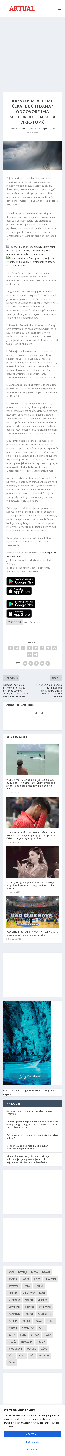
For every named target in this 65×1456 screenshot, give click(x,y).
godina (12, 1279)
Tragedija (26, 1341)
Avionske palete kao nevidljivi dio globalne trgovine (29, 1112)
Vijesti (45, 128)
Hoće (37, 1279)
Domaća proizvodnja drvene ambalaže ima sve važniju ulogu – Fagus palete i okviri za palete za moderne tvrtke (32, 1124)
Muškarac (14, 1299)
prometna (27, 1327)
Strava (35, 1334)
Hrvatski (13, 1286)
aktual (22, 128)
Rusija (11, 1334)
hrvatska (50, 1279)
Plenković (14, 1313)
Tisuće (12, 1341)
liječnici (13, 1293)
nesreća (42, 1299)
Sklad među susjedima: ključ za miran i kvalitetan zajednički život (27, 1147)
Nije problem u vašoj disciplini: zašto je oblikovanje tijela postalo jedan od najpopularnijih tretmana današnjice (27, 1159)
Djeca (34, 1272)
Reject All (32, 1449)
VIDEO (21, 1355)
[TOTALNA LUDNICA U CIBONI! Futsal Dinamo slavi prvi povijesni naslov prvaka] (32, 911)
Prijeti (50, 1320)
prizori (12, 1327)
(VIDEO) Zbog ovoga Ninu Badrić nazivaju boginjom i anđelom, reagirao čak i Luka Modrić (30, 885)
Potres (26, 1320)
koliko (39, 1286)
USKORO (31, 1348)
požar (38, 1320)
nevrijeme (14, 1306)
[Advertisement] (32, 51)
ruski (23, 1334)
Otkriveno (44, 1306)
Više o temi (14, 621)
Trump (41, 1341)
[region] (32, 1430)
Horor (26, 1279)
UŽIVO (44, 1348)
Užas (11, 1355)
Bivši (11, 1272)
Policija (12, 1320)
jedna (27, 1286)
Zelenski (44, 1355)
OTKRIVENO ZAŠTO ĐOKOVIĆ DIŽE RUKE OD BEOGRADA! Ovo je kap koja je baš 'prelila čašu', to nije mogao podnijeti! (31, 835)
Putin (41, 1327)
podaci (29, 1313)
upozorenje (15, 1348)
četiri (11, 1362)
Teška (47, 1334)
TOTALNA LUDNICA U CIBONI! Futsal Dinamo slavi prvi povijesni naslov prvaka (32, 933)
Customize (32, 1441)
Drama (46, 1272)
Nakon (29, 1299)
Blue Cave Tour (11, 1090)
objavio (29, 1306)
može (42, 1293)
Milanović (29, 1293)
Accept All (32, 1434)
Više (32, 1355)
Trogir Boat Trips (30, 1090)
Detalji (22, 1272)
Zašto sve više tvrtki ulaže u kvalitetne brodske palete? (32, 1137)
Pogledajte (44, 1313)
